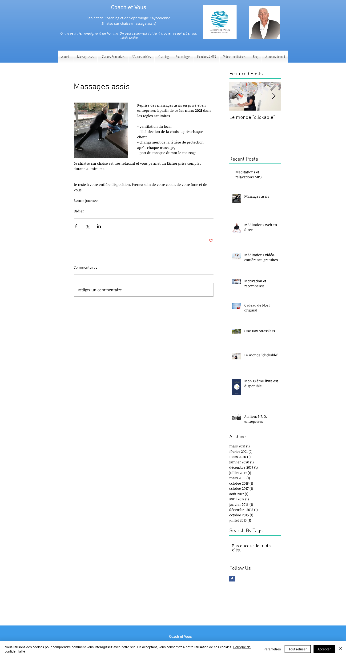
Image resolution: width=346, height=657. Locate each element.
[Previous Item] (237, 96)
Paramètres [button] (272, 649)
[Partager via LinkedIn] (99, 226)
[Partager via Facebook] (76, 226)
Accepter (324, 649)
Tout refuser (298, 649)
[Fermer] (340, 649)
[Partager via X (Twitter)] (87, 226)
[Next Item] (273, 96)
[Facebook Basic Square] (232, 578)
